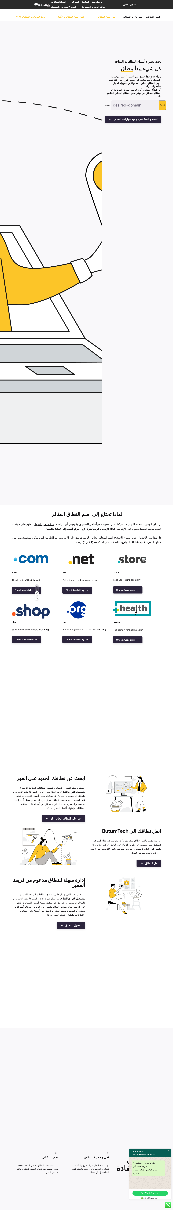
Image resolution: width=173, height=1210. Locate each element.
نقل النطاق (151, 863)
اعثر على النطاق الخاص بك (66, 818)
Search (162, 105)
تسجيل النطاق (73, 925)
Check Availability (24, 590)
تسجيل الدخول (129, 4)
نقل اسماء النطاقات (106, 17)
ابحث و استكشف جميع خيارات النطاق (136, 119)
